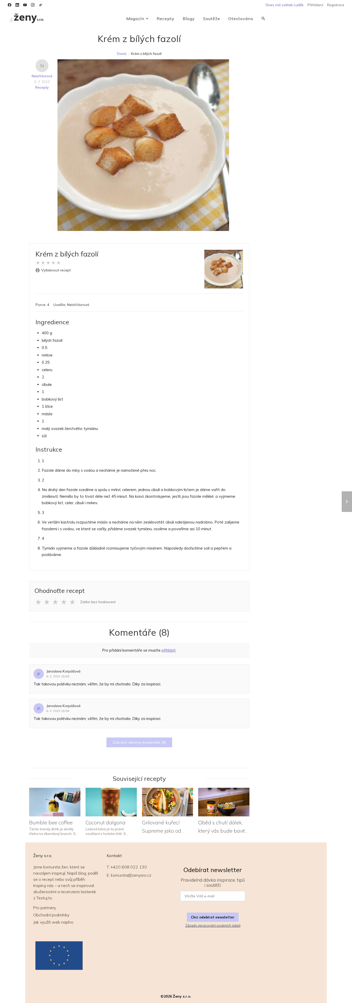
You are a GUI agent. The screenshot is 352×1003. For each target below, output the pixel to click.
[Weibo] (40, 5)
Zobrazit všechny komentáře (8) (139, 742)
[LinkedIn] (17, 5)
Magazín (135, 18)
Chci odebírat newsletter (212, 917)
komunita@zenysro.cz (131, 875)
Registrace (335, 5)
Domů (122, 54)
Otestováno (240, 18)
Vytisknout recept (56, 270)
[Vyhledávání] (263, 18)
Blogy (189, 18)
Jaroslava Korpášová (63, 671)
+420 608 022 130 (129, 866)
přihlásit (169, 650)
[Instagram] (33, 5)
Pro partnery (44, 907)
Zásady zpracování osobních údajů (212, 925)
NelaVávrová (42, 76)
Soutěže (211, 18)
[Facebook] (9, 5)
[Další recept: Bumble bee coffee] (347, 501)
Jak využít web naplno (53, 922)
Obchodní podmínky (51, 914)
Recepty (165, 18)
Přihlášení (315, 5)
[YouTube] (25, 5)
